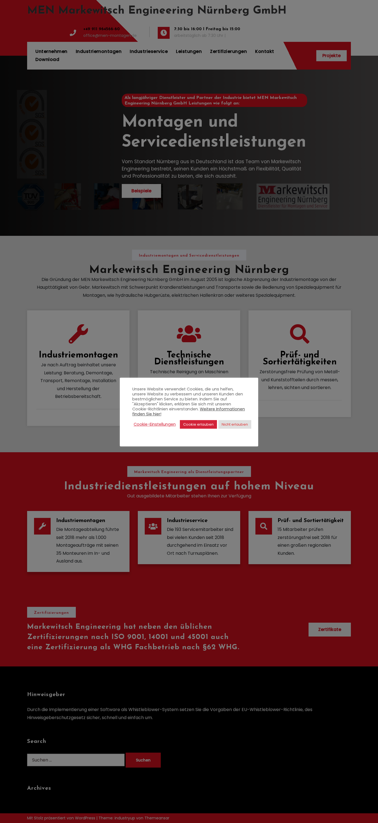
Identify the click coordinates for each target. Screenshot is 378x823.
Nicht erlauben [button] (235, 424)
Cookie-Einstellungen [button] (155, 424)
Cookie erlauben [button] (198, 424)
